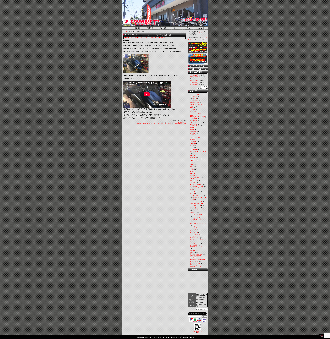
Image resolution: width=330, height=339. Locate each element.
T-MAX (172, 122)
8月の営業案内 (194, 75)
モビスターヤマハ (195, 238)
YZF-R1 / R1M (194, 179)
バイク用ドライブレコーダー (198, 223)
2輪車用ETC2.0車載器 (196, 104)
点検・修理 (162, 28)
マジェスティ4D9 (195, 234)
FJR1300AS (193, 120)
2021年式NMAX (197, 137)
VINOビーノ (193, 161)
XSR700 (192, 173)
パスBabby (193, 228)
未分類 (192, 257)
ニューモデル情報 (195, 218)
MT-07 (192, 127)
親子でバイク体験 (195, 263)
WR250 (192, 164)
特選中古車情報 (194, 261)
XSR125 (195, 98)
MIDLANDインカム (195, 126)
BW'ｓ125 (193, 111)
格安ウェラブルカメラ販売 (197, 259)
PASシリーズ (193, 141)
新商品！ (192, 252)
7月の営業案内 (194, 80)
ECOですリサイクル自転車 (197, 117)
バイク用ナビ (193, 227)
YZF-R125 (195, 100)
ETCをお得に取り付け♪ (196, 77)
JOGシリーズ (193, 124)
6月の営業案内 (194, 82)
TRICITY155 (193, 157)
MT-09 (192, 129)
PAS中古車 (193, 143)
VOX (191, 162)
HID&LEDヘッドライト (196, 122)
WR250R (192, 166)
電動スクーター (194, 265)
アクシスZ (193, 182)
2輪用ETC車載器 (194, 102)
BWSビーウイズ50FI (195, 113)
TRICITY (192, 155)
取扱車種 (150, 28)
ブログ (188, 28)
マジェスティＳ (194, 236)
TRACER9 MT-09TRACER (198, 151)
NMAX (192, 135)
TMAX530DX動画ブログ (179, 123)
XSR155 (192, 171)
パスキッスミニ (194, 230)
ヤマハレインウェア (195, 243)
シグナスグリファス (195, 207)
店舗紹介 (137, 28)
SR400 (192, 145)
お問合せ (201, 28)
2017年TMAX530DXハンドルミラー (146, 123)
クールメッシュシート (196, 201)
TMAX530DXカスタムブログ (164, 123)
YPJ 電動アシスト (195, 177)
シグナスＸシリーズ (195, 205)
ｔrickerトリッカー (195, 159)
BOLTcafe (192, 109)
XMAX (192, 170)
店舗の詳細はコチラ (201, 309)
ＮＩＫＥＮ (193, 133)
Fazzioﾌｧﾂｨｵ (193, 118)
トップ (127, 28)
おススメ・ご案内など (196, 184)
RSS (198, 332)
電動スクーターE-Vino (196, 266)
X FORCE (193, 168)
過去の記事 (204, 86)
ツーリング (193, 212)
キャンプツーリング (198, 195)
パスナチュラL (194, 232)
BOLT (191, 108)
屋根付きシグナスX (195, 250)
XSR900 (192, 175)
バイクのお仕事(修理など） (197, 219)
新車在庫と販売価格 (195, 256)
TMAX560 (195, 149)
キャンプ (192, 193)
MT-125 (195, 96)
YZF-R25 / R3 (194, 180)
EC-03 (192, 115)
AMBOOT (192, 106)
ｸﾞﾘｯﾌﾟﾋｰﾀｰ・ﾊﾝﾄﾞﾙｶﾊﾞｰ (196, 203)
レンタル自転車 (194, 245)
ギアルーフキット (195, 191)
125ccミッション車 (195, 94)
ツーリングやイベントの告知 (198, 214)
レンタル (175, 28)
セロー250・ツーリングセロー (198, 209)
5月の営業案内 (194, 84)
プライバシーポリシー (197, 331)
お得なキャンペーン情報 (196, 186)
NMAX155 (193, 139)
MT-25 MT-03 (194, 131)
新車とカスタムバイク (180, 122)
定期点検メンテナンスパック (198, 247)
